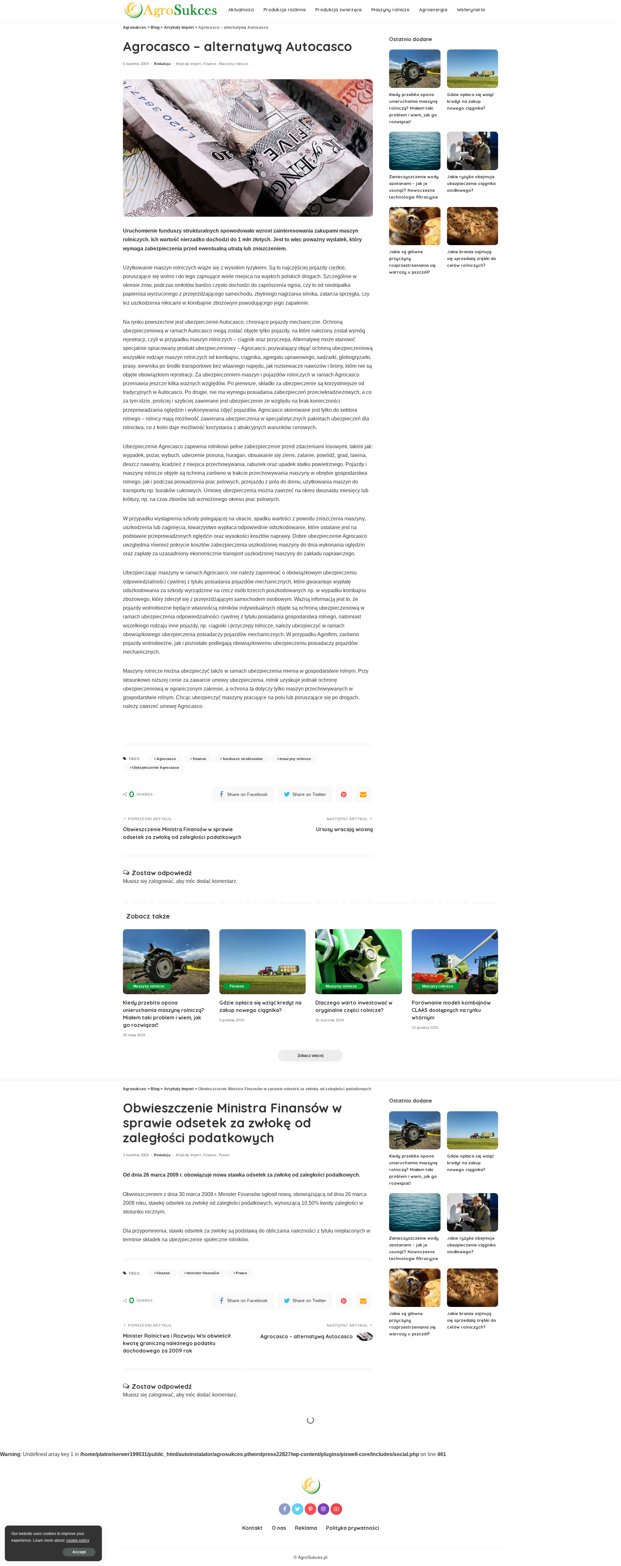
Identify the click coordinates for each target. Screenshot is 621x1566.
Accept (79, 1552)
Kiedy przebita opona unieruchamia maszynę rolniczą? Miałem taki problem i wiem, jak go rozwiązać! (413, 108)
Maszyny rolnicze (234, 64)
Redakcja (162, 64)
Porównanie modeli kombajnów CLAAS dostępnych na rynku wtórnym (451, 1010)
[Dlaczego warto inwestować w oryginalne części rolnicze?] (358, 961)
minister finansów (203, 1273)
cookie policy (77, 1540)
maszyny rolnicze (295, 759)
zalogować (160, 881)
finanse (199, 759)
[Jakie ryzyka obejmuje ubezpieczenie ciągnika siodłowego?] (472, 151)
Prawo (224, 1155)
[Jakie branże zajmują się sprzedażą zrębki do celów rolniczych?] (472, 226)
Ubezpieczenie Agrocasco (155, 767)
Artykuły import (188, 64)
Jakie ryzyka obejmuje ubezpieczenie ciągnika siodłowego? (471, 183)
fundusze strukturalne (243, 759)
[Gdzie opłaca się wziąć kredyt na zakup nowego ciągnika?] (472, 68)
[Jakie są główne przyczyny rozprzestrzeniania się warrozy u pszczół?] (414, 226)
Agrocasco (166, 759)
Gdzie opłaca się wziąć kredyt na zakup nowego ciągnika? (470, 101)
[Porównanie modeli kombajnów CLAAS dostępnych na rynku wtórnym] (455, 961)
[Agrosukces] (171, 10)
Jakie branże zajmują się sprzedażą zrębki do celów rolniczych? (471, 258)
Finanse (209, 64)
